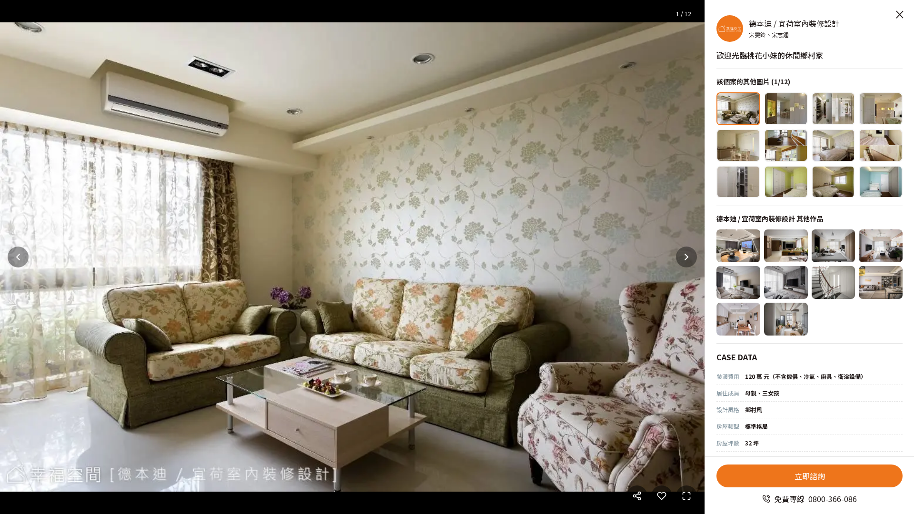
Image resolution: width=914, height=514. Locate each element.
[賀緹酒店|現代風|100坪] (738, 245)
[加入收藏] (661, 495)
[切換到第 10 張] (786, 182)
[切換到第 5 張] (738, 145)
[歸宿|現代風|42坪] (833, 282)
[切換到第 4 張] (881, 108)
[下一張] (686, 257)
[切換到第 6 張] (786, 145)
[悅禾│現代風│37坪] (881, 282)
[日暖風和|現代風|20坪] (881, 245)
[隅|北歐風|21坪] (786, 319)
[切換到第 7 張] (833, 145)
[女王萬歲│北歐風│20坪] (738, 282)
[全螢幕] (686, 495)
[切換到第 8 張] (881, 145)
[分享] (636, 495)
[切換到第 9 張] (738, 182)
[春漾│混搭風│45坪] (738, 319)
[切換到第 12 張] (881, 182)
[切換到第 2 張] (786, 108)
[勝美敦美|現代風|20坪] (786, 282)
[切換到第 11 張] (833, 182)
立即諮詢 (810, 476)
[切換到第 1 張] (738, 108)
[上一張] (18, 257)
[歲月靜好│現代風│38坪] (786, 245)
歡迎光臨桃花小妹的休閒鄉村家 (769, 55)
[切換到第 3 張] (833, 108)
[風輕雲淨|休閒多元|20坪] (833, 245)
